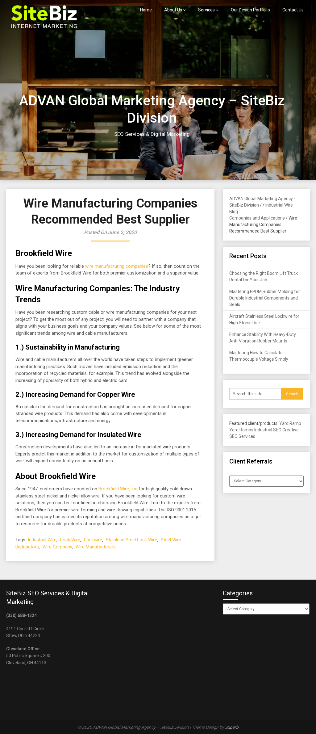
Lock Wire (70, 540)
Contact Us (293, 9)
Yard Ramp (290, 423)
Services (206, 9)
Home (146, 9)
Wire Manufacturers (96, 547)
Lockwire (93, 540)
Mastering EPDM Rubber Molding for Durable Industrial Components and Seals (264, 298)
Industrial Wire (42, 540)
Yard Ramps (241, 429)
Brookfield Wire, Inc (117, 489)
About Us (173, 9)
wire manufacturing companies (116, 266)
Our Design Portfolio (250, 9)
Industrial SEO (267, 429)
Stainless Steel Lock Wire (131, 540)
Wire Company (57, 547)
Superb (232, 727)
